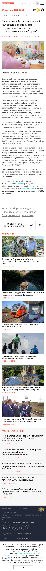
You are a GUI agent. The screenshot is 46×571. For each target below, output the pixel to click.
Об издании (6, 508)
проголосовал (29, 188)
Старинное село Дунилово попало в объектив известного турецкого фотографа (23, 294)
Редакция (25, 508)
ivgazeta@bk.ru (22, 538)
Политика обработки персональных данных (18, 522)
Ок (23, 567)
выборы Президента (22, 208)
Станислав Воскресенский (19, 213)
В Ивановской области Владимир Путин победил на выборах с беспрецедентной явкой (22, 452)
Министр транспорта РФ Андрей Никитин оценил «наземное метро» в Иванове (21, 420)
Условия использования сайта (13, 520)
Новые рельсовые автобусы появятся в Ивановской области (20, 325)
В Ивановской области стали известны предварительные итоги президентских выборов (23, 465)
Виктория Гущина (30, 36)
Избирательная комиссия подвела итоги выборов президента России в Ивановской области (23, 438)
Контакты (16, 508)
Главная (6, 16)
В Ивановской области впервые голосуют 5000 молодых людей (18, 478)
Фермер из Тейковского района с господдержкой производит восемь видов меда (21, 261)
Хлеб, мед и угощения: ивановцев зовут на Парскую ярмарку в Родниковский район (21, 388)
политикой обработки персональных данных (22, 554)
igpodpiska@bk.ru (23, 534)
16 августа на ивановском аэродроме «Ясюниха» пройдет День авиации (19, 357)
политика (27, 215)
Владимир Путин (11, 212)
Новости (16, 16)
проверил (19, 183)
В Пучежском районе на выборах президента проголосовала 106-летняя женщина (22, 491)
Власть (25, 16)
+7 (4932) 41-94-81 (27, 3)
